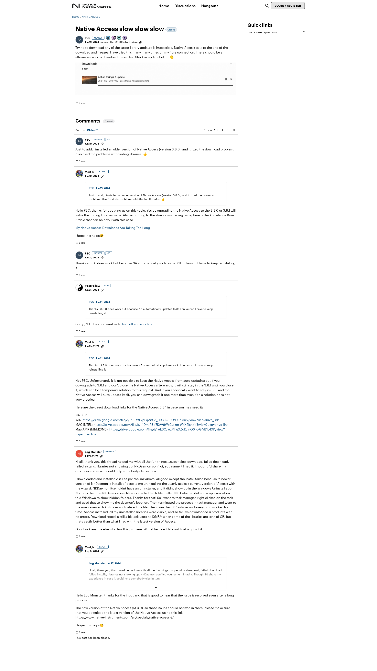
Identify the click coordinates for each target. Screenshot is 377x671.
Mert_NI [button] (90, 171)
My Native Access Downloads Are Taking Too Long (112, 228)
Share (80, 103)
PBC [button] (87, 38)
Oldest (91, 130)
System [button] (133, 42)
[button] (79, 40)
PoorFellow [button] (92, 285)
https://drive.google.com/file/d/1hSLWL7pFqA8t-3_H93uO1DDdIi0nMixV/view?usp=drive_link (150, 420)
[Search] (267, 5)
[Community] (92, 6)
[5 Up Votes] (125, 38)
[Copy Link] (140, 42)
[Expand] (156, 587)
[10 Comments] (119, 38)
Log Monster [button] (93, 451)
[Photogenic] (108, 38)
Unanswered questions (276, 32)
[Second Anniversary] (114, 38)
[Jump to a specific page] (233, 130)
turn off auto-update (137, 324)
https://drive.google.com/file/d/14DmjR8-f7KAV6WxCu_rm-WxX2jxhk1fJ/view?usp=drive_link (160, 424)
